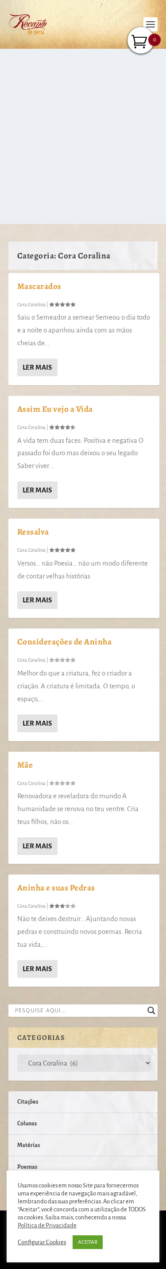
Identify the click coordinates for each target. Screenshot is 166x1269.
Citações (27, 1102)
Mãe (25, 765)
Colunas (27, 1124)
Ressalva (33, 532)
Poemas (27, 1167)
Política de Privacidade (47, 1225)
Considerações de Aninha (64, 642)
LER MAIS (37, 367)
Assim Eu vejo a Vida (55, 409)
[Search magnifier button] (151, 1010)
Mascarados (39, 286)
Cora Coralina (31, 304)
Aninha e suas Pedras (56, 888)
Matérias (28, 1145)
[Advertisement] (83, 136)
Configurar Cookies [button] (42, 1242)
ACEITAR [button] (87, 1242)
